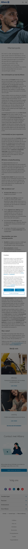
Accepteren (8, 290)
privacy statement (11, 286)
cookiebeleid (11, 274)
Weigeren (19, 290)
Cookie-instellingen (14, 293)
